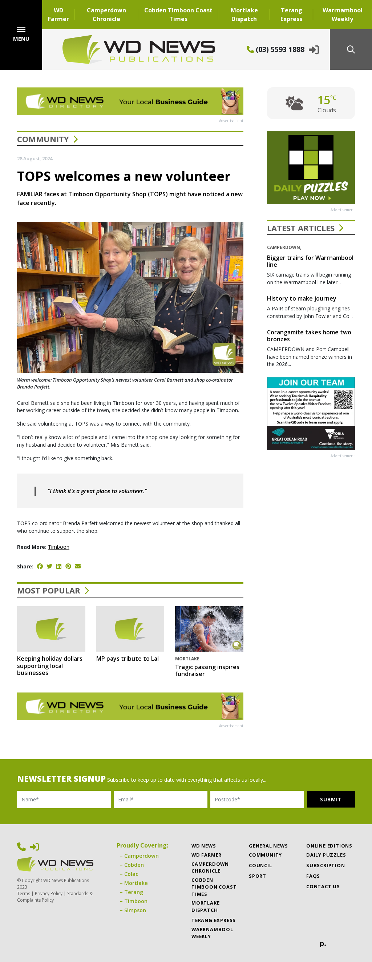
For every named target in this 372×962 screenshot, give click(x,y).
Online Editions (329, 846)
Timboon (58, 546)
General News (268, 846)
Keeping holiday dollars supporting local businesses (49, 665)
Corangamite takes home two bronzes (309, 335)
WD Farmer (58, 14)
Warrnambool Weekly (343, 14)
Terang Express (291, 14)
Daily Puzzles (326, 855)
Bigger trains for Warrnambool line (310, 261)
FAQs (313, 876)
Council (260, 865)
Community (43, 138)
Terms (23, 893)
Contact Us (323, 886)
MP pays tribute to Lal (127, 659)
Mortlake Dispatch (244, 14)
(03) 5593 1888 (279, 49)
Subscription (325, 865)
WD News (203, 846)
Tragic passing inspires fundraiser (207, 670)
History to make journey (301, 298)
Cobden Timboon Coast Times (178, 14)
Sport (257, 876)
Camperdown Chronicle (106, 14)
